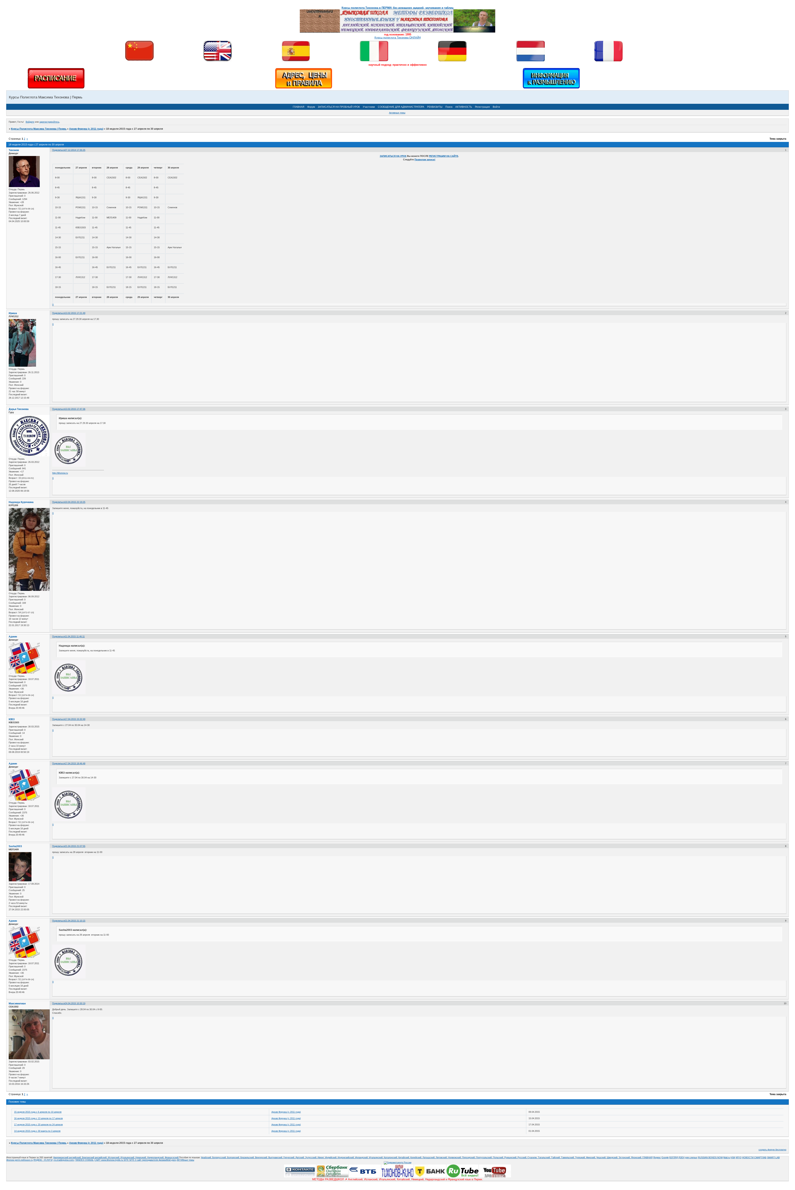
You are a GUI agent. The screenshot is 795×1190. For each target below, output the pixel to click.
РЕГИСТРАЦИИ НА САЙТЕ (443, 156)
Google (665, 1157)
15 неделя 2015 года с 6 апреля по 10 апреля (37, 1112)
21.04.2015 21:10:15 (75, 920)
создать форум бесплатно (772, 1149)
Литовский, (442, 1157)
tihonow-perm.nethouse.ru (19, 1160)
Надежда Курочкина (21, 502)
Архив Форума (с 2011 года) (86, 128)
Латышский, (429, 1157)
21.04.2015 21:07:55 (75, 846)
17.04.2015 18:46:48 (75, 763)
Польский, (498, 1157)
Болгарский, (233, 1157)
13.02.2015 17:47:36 (75, 409)
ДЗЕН (681, 1157)
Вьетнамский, (275, 1157)
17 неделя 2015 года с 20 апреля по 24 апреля (38, 1124)
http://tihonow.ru (60, 473)
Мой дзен (171, 1160)
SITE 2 (132, 1160)
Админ (13, 636)
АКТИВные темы (185, 1160)
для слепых (691, 1157)
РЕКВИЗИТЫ (434, 106)
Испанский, (114, 1157)
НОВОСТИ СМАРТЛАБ (754, 1157)
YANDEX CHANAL (84, 1160)
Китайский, (404, 1157)
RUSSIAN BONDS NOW (710, 1157)
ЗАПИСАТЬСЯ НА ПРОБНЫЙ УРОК (339, 106)
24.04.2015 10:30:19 (75, 1003)
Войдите (30, 122)
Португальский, (484, 1157)
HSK (733, 1157)
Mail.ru (726, 1157)
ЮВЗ (12, 719)
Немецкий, (141, 1157)
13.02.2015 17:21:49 (75, 313)
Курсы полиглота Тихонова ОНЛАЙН (398, 37)
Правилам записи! (424, 159)
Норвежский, (455, 1157)
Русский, (523, 1157)
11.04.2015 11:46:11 (75, 636)
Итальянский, (127, 1157)
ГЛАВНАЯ (298, 106)
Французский (172, 1157)
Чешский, (601, 1157)
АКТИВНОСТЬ (463, 106)
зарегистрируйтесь (49, 122)
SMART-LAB (773, 1157)
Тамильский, (568, 1157)
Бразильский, (247, 1157)
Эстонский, (625, 1157)
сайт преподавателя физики (151, 1160)
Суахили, (533, 1157)
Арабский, (206, 1157)
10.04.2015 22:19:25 (75, 502)
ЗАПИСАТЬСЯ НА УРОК (393, 156)
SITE (126, 1160)
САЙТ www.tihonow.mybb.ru (109, 1160)
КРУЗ (738, 1157)
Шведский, (613, 1157)
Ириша (13, 313)
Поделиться (58, 150)
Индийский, (331, 1157)
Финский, (591, 1157)
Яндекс (657, 1157)
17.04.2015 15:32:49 (75, 719)
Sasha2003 (15, 846)
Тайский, (556, 1157)
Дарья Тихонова (19, 409)
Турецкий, (580, 1157)
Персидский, (469, 1157)
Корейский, (416, 1157)
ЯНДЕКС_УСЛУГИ (43, 1160)
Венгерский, (261, 1157)
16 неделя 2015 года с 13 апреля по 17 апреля (38, 1118)
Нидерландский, (156, 1157)
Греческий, (289, 1157)
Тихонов (14, 150)
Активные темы (397, 112)
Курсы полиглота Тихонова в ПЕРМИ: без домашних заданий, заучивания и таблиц (397, 7)
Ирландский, (362, 1157)
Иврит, (321, 1157)
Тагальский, (544, 1157)
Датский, (300, 1157)
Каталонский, (391, 1157)
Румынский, (511, 1157)
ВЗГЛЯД (673, 1157)
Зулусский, (311, 1157)
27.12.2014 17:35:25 (75, 150)
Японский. (636, 1157)
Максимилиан (17, 1003)
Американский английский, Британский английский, (80, 1157)
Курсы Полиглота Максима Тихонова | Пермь (38, 128)
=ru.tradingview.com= (64, 1160)
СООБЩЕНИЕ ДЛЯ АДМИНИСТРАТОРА (401, 106)
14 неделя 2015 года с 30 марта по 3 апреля (37, 1131)
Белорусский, (219, 1157)
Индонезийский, (346, 1157)
